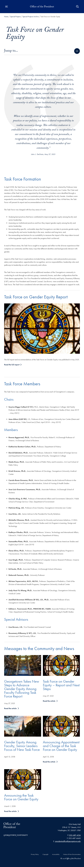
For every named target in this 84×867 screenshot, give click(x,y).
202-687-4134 (75, 835)
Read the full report (12, 364)
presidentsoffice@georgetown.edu (68, 841)
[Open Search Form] (77, 6)
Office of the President (42, 7)
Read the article (10, 708)
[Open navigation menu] (6, 6)
